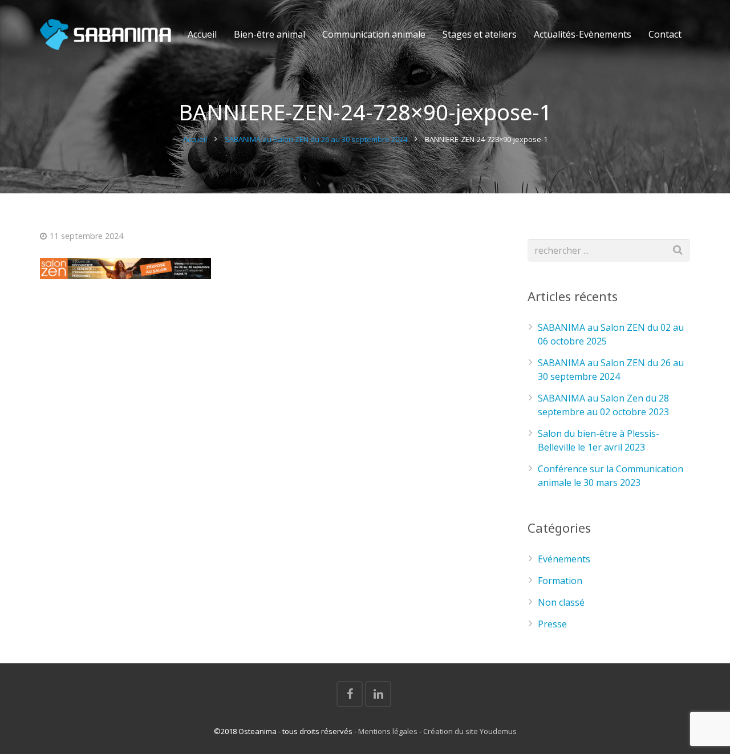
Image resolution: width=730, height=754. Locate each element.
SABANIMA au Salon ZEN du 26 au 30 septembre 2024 (316, 139)
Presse (552, 624)
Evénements (564, 559)
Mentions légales (387, 731)
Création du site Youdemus (470, 731)
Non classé (561, 602)
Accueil (195, 139)
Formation (560, 580)
